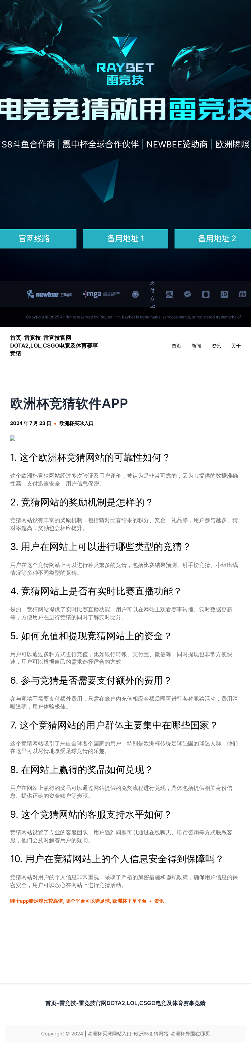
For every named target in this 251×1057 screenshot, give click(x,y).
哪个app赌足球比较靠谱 (36, 901)
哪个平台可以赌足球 (88, 901)
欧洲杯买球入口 (76, 423)
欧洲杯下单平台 (129, 901)
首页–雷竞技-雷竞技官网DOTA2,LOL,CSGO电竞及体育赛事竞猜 (54, 345)
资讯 (159, 901)
